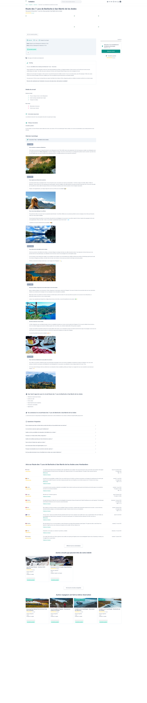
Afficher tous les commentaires (73, 545)
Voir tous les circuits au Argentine (73, 587)
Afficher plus (45, 472)
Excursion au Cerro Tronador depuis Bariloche (61, 567)
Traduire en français (47, 474)
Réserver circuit (111, 51)
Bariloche (30, 40)
